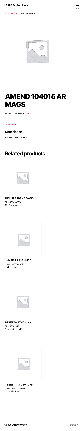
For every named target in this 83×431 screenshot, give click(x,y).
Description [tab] (10, 124)
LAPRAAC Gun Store (16, 5)
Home (7, 13)
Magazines (14, 13)
